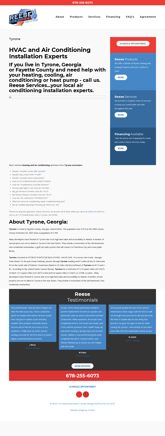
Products (76, 16)
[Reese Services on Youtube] (86, 394)
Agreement (148, 16)
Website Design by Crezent (82, 410)
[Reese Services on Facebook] (79, 394)
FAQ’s (130, 16)
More (121, 77)
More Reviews (82, 365)
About (60, 16)
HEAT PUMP (35, 174)
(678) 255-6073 (95, 211)
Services (94, 16)
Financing (113, 16)
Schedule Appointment (133, 43)
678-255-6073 (82, 2)
